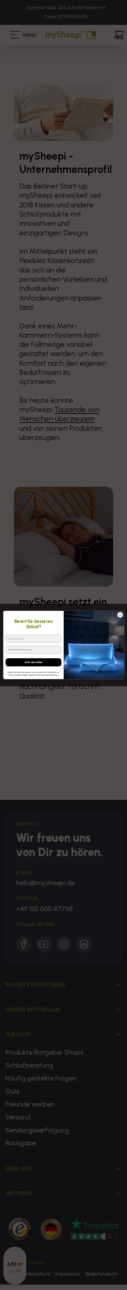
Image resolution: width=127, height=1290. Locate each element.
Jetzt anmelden (33, 662)
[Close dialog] (120, 615)
